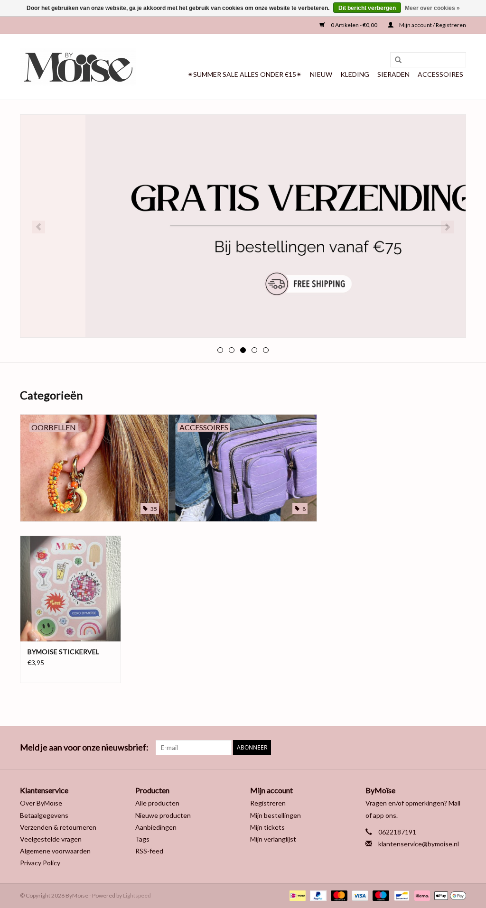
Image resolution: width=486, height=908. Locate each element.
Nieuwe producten (163, 815)
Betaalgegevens (44, 815)
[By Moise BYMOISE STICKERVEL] (70, 588)
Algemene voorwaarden (55, 851)
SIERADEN (393, 74)
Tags (142, 839)
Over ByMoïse (41, 803)
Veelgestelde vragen (51, 839)
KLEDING (354, 74)
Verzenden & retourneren (58, 827)
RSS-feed (149, 851)
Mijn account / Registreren (432, 24)
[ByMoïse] (78, 66)
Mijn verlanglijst (273, 839)
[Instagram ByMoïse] (458, 747)
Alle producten (157, 803)
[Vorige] (38, 227)
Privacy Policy (40, 863)
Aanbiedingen (156, 827)
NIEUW (321, 74)
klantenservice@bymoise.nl (418, 844)
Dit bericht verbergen (367, 8)
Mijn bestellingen (275, 815)
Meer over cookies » (432, 8)
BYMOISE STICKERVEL (63, 652)
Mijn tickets (267, 827)
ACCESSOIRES (440, 74)
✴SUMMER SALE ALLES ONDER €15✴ (244, 74)
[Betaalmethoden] (296, 895)
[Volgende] (447, 227)
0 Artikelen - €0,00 (354, 24)
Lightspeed (137, 895)
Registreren (268, 803)
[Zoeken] (395, 60)
